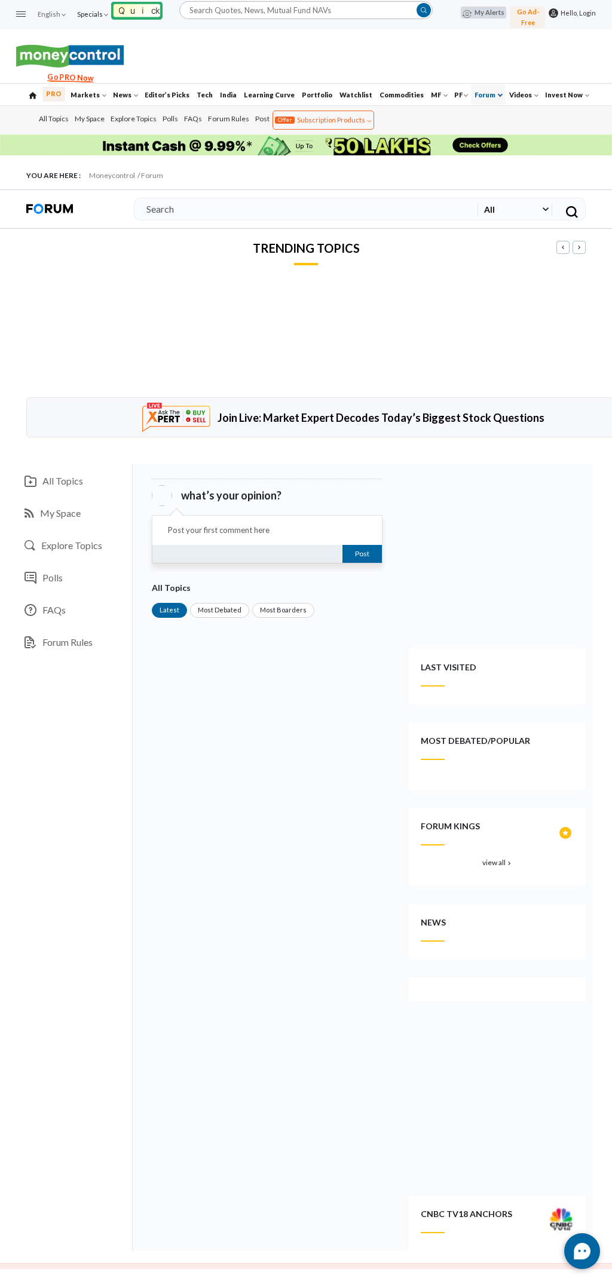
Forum (486, 95)
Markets (86, 95)
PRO (54, 93)
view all (497, 862)
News (123, 95)
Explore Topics (134, 118)
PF (458, 95)
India (228, 95)
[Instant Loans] (137, 9)
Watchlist (355, 95)
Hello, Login (577, 13)
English (49, 14)
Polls (170, 118)
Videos (521, 95)
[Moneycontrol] (70, 54)
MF (436, 95)
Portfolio (317, 95)
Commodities (402, 95)
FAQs (193, 118)
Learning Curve (269, 95)
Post (262, 118)
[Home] (33, 94)
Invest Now (564, 95)
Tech (205, 95)
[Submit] (424, 10)
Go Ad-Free (528, 17)
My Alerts (489, 12)
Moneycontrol (112, 175)
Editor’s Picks (167, 95)
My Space (90, 118)
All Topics (54, 118)
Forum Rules (228, 118)
